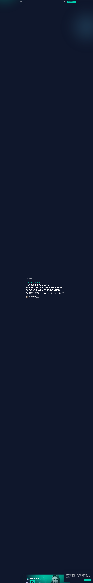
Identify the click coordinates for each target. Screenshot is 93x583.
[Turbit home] (19, 2)
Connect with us (71, 1)
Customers (50, 1)
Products (43, 1)
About (61, 1)
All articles (29, 278)
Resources (56, 1)
